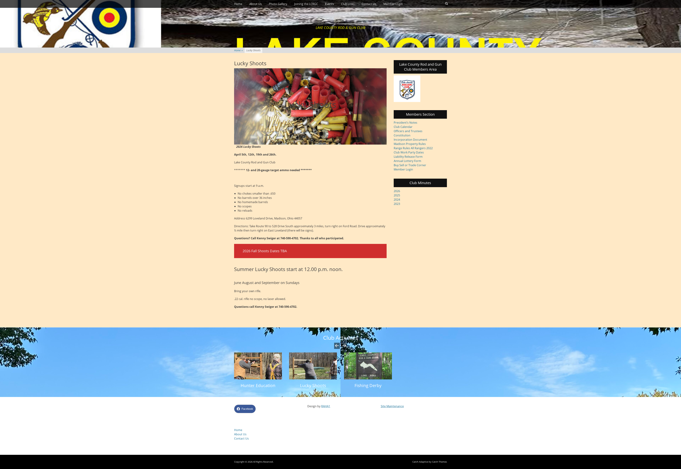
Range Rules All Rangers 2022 (413, 148)
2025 (397, 195)
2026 (397, 191)
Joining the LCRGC (306, 4)
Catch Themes (439, 461)
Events (329, 4)
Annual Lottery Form (407, 161)
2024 (397, 200)
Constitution (402, 135)
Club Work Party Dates (409, 152)
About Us (255, 4)
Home (238, 4)
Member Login (393, 4)
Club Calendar (403, 127)
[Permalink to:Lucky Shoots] (313, 365)
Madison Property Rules (410, 144)
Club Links (348, 4)
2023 (397, 204)
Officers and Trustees (408, 131)
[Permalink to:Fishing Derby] (368, 365)
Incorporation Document (410, 140)
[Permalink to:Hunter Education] (258, 365)
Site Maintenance (392, 406)
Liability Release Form (408, 157)
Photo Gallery (278, 4)
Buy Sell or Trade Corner (410, 165)
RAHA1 (325, 406)
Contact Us (369, 4)
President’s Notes (405, 123)
